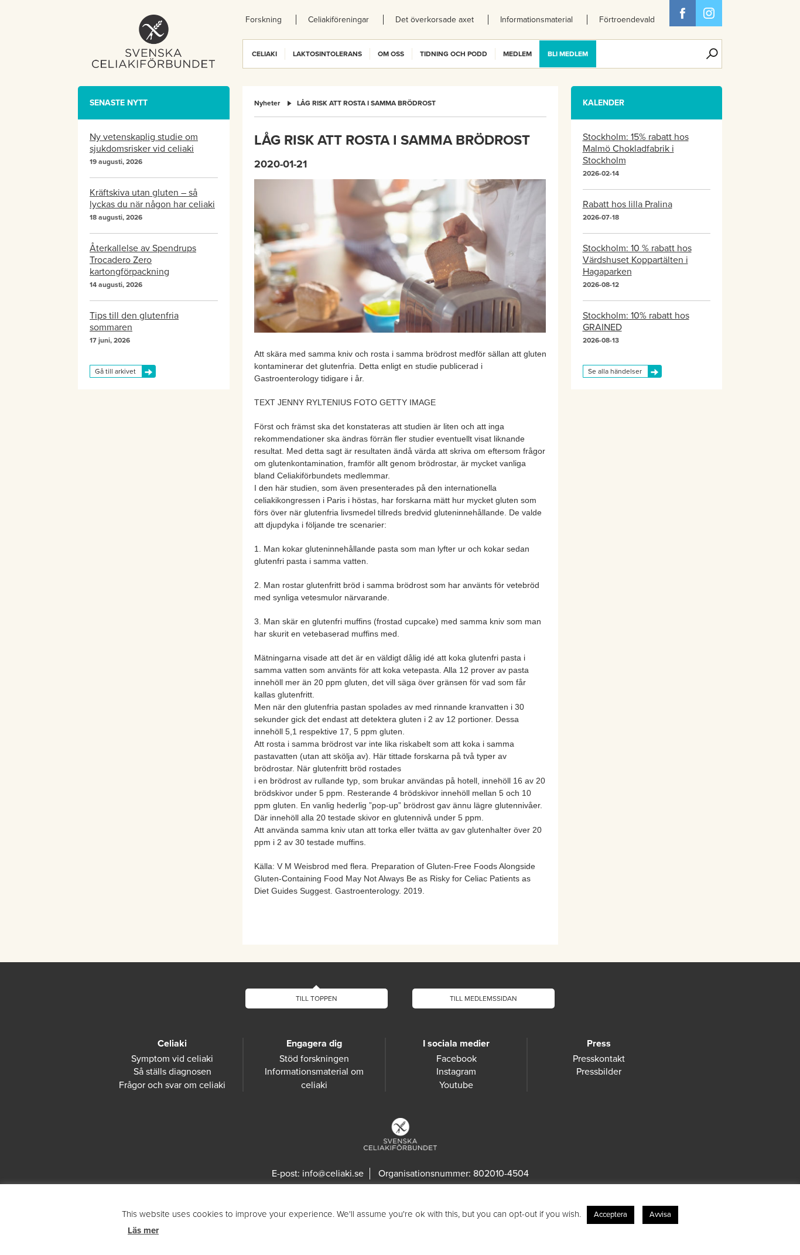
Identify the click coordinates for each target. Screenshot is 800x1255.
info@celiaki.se (333, 1173)
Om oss (391, 54)
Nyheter (267, 103)
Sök (712, 53)
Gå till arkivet (115, 371)
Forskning (263, 20)
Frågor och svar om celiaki (172, 1085)
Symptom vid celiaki (172, 1059)
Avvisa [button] (660, 1214)
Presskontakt (599, 1059)
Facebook (682, 13)
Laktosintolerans (327, 54)
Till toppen (316, 998)
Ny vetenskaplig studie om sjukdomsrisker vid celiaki (144, 143)
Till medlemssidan (483, 998)
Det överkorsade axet (434, 20)
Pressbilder (598, 1072)
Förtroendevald (627, 20)
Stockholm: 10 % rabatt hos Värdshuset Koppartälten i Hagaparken (637, 260)
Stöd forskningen (314, 1059)
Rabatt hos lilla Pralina (627, 204)
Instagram (456, 1072)
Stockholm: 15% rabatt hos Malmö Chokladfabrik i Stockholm (636, 148)
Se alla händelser (615, 371)
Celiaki (264, 54)
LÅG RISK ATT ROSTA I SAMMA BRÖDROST (366, 103)
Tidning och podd (453, 54)
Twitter (709, 13)
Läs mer (143, 1230)
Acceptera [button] (610, 1214)
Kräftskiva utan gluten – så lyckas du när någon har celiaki (152, 198)
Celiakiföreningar (338, 20)
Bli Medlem (568, 54)
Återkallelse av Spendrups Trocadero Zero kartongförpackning (143, 260)
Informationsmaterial (536, 20)
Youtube (456, 1085)
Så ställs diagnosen (172, 1072)
